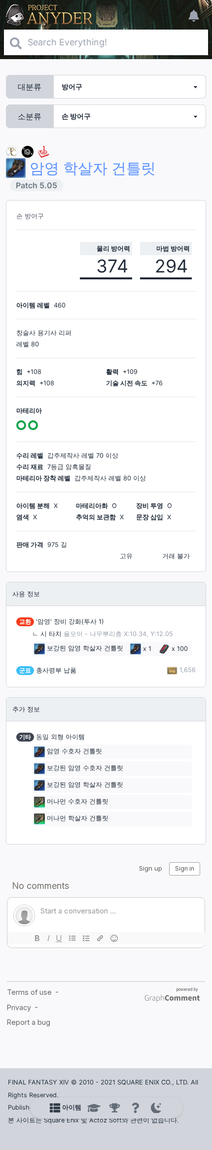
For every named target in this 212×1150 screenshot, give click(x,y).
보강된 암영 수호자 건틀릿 (85, 768)
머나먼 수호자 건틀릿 (77, 801)
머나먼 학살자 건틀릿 (77, 818)
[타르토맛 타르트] (28, 151)
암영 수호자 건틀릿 (74, 751)
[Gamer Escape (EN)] (43, 151)
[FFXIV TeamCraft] (12, 151)
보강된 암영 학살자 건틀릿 (85, 648)
